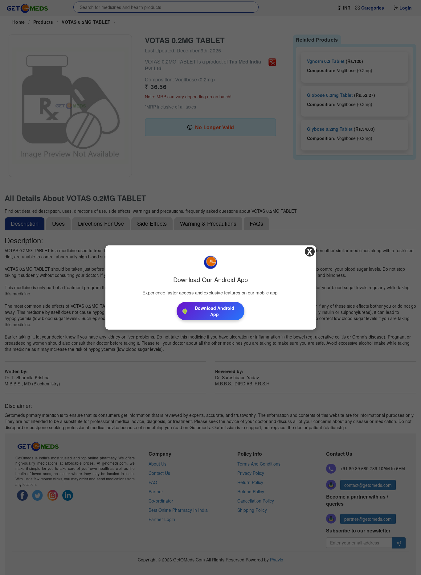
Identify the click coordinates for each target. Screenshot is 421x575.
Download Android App (214, 311)
